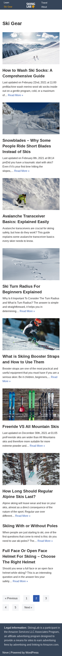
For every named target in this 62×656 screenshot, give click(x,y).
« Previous (11, 598)
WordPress (32, 652)
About (44, 7)
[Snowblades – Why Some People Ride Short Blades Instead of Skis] (31, 118)
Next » (28, 607)
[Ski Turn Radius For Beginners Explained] (31, 264)
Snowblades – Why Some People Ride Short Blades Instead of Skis (26, 146)
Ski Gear (8, 6)
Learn (6, 2)
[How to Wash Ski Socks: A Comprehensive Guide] (31, 48)
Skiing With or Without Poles (30, 526)
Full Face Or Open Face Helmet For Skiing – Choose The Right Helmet (28, 556)
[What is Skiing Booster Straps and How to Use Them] (31, 334)
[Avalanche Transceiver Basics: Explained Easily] (31, 194)
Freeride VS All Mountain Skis (30, 426)
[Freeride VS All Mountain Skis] (31, 404)
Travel (44, 2)
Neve (5, 652)
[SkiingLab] (30, 5)
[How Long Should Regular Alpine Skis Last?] (31, 469)
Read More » (15, 95)
